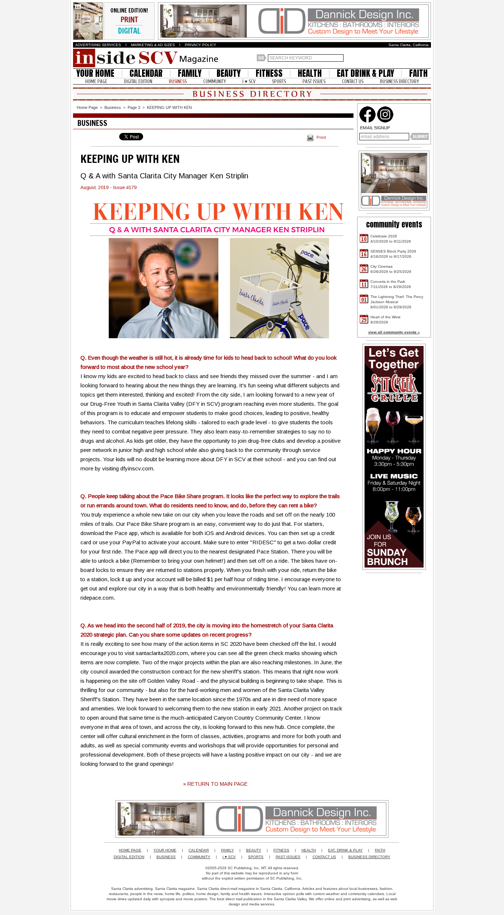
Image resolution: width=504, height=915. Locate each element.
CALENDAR (146, 73)
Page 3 (134, 107)
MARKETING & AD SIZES (153, 45)
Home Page (87, 107)
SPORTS (279, 81)
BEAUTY (229, 73)
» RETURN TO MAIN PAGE (215, 784)
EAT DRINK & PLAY (365, 73)
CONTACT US (352, 81)
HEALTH (310, 73)
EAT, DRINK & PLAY (345, 850)
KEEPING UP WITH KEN (169, 107)
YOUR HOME (95, 73)
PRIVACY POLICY (200, 45)
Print (321, 137)
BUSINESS (178, 81)
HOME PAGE (96, 81)
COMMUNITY (214, 81)
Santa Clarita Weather (427, 58)
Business (112, 107)
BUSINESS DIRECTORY (399, 81)
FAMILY (189, 73)
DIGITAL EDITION (138, 81)
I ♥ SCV (248, 81)
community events (394, 224)
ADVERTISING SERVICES (98, 45)
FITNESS (269, 73)
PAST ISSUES (314, 81)
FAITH (418, 73)
